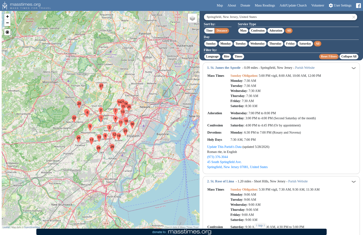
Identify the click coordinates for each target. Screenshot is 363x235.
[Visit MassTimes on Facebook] (358, 5)
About (232, 5)
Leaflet (6, 227)
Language (212, 56)
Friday (290, 43)
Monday (225, 43)
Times (238, 56)
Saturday (305, 43)
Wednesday (257, 43)
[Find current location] (7, 32)
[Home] (26, 5)
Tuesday (240, 43)
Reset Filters (329, 56)
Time (209, 30)
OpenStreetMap (32, 227)
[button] (99, 116)
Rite (226, 56)
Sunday (211, 43)
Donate (245, 5)
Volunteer (317, 5)
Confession (258, 30)
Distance (222, 30)
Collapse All (348, 56)
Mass (243, 30)
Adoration (275, 30)
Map (220, 5)
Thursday (275, 43)
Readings (265, 5)
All (289, 30)
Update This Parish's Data (224, 147)
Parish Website (305, 67)
